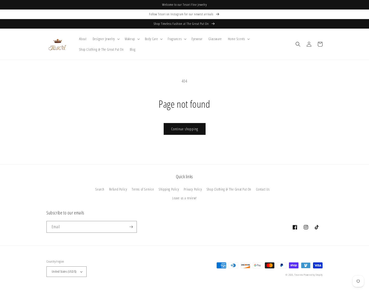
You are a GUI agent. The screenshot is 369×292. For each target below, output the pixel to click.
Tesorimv (298, 274)
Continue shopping (184, 128)
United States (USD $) (64, 271)
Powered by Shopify (313, 274)
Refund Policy (118, 189)
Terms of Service (143, 189)
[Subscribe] (131, 227)
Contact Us (263, 189)
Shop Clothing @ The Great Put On (229, 189)
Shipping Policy (169, 189)
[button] (106, 39)
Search (99, 189)
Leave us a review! (184, 198)
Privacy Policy (193, 189)
